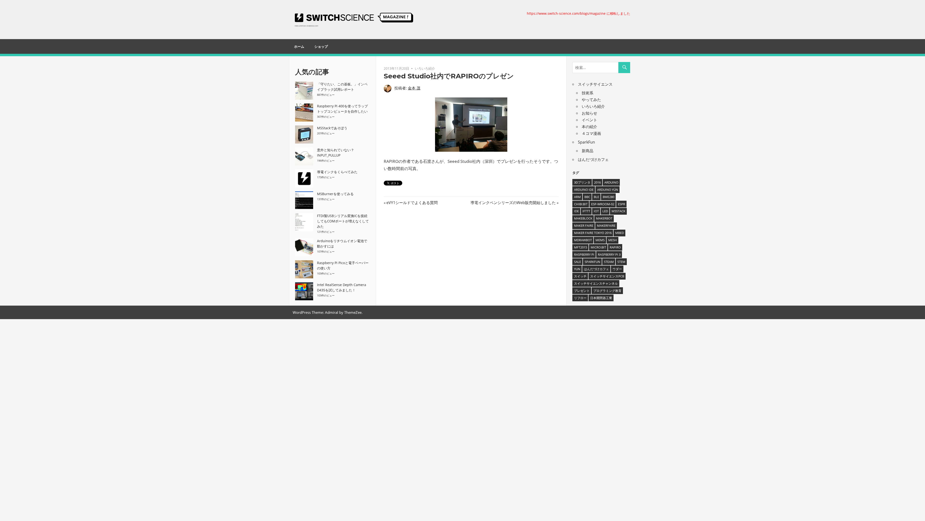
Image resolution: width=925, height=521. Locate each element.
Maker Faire (583, 225)
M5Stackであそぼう (332, 128)
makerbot (604, 218)
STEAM (609, 262)
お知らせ (589, 113)
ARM (577, 197)
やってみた (591, 99)
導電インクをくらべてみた (337, 172)
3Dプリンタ (582, 182)
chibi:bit (581, 204)
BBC (587, 197)
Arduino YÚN (607, 189)
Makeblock (583, 218)
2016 (597, 182)
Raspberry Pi (584, 254)
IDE (576, 211)
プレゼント (582, 290)
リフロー (580, 298)
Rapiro (615, 247)
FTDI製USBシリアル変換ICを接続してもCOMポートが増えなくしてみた (343, 221)
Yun (577, 269)
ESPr (621, 204)
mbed (619, 233)
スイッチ (580, 276)
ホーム (299, 46)
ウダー (617, 269)
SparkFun (586, 142)
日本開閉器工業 (601, 298)
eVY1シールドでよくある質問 (412, 202)
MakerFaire (606, 225)
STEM (621, 262)
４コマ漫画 (591, 133)
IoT (596, 211)
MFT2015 (580, 247)
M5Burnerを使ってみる (335, 194)
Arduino (611, 182)
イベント (589, 120)
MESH (612, 240)
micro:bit (598, 247)
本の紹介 (589, 126)
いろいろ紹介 (425, 68)
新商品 (587, 150)
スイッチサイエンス (595, 84)
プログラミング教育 (607, 290)
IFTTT (586, 211)
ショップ (321, 46)
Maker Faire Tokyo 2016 (593, 233)
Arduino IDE (584, 189)
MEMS (600, 240)
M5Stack (618, 211)
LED (605, 211)
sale (577, 262)
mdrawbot (583, 240)
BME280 (608, 197)
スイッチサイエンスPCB (607, 276)
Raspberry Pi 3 (609, 254)
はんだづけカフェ (593, 159)
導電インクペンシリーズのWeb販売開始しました (513, 202)
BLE (596, 197)
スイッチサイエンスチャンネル (596, 283)
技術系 (587, 93)
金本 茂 (414, 88)
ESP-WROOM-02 (602, 204)
